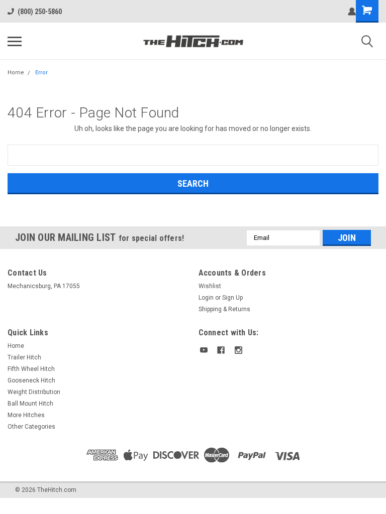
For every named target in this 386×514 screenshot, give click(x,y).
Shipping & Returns (224, 309)
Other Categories (31, 426)
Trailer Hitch (24, 357)
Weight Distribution (34, 392)
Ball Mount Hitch (30, 403)
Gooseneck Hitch (31, 380)
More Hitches (26, 415)
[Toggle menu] (15, 41)
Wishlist (210, 286)
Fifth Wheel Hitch (31, 368)
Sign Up (232, 297)
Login (206, 297)
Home (16, 72)
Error (41, 72)
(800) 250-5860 (40, 12)
